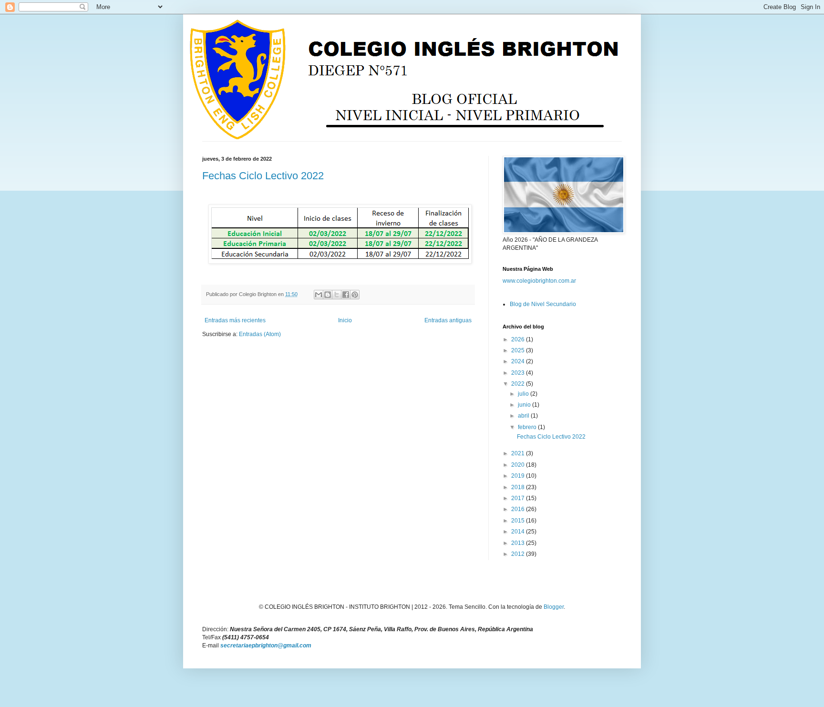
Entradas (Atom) (260, 334)
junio (525, 404)
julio (524, 393)
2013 (518, 543)
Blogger (554, 607)
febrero (528, 427)
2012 (518, 554)
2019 (518, 475)
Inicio (345, 320)
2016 (518, 509)
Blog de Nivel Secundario (543, 304)
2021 (518, 453)
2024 (518, 361)
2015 (518, 520)
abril (524, 415)
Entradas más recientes (235, 320)
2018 (518, 487)
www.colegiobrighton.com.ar (539, 280)
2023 (518, 372)
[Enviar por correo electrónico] (318, 294)
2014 (518, 531)
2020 (518, 464)
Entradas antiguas (448, 320)
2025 (518, 350)
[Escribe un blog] (327, 294)
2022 (518, 383)
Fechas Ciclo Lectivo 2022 (263, 176)
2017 (518, 498)
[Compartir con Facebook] (345, 294)
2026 (518, 339)
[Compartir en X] (336, 294)
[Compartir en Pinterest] (355, 294)
